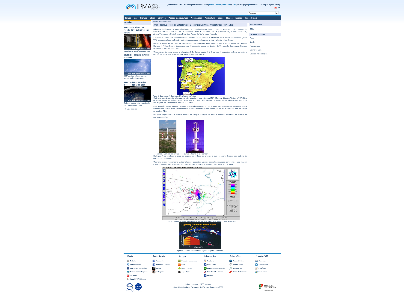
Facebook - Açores (163, 264)
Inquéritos (262, 268)
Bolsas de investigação (216, 268)
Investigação (242, 4)
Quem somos (172, 4)
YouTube (133, 275)
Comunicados (135, 264)
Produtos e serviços (189, 261)
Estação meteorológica (258, 54)
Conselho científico (200, 4)
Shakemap (262, 272)
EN (279, 7)
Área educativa (164, 21)
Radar (252, 38)
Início (252, 29)
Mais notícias (132, 109)
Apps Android (186, 268)
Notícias (133, 261)
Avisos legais (238, 264)
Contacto (275, 4)
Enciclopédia (265, 4)
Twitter (158, 268)
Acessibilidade (238, 261)
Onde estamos (185, 4)
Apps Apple (185, 272)
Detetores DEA (255, 50)
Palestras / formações (138, 268)
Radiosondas (255, 46)
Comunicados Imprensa (139, 272)
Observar (262, 261)
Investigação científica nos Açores (137, 51)
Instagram (160, 272)
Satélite (252, 42)
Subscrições (263, 264)
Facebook (159, 261)
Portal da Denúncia (240, 272)
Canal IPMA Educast (138, 279)
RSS (183, 264)
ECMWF (210, 275)
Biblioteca (253, 4)
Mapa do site (238, 268)
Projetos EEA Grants (215, 272)
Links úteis (211, 264)
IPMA (155, 21)
